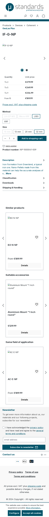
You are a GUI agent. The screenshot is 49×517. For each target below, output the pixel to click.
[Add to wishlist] (36, 237)
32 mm (39, 131)
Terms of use (31, 472)
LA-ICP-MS (10, 116)
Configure (14, 513)
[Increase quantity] (14, 138)
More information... (33, 508)
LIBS (36, 116)
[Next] (44, 58)
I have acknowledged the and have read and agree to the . (24, 430)
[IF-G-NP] (24, 58)
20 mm (28, 131)
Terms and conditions (24, 476)
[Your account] (37, 15)
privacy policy (36, 427)
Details (24, 265)
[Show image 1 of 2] (22, 70)
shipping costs (34, 486)
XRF (6, 121)
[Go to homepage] (24, 7)
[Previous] (4, 58)
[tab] (24, 167)
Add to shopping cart (32, 138)
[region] (24, 58)
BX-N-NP (12, 245)
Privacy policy (16, 472)
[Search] (25, 15)
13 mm (18, 131)
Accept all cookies (32, 513)
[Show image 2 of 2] (27, 70)
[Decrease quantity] (5, 138)
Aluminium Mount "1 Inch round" (21, 313)
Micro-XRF (25, 116)
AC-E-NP (12, 379)
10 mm (8, 132)
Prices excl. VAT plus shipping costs (20, 104)
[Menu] (6, 15)
